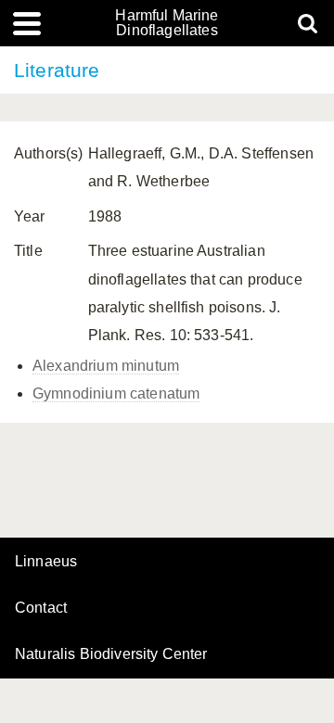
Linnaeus (46, 561)
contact (41, 607)
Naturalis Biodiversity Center (111, 654)
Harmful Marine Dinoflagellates (166, 23)
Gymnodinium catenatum (115, 393)
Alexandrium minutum (105, 366)
